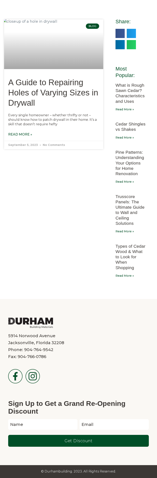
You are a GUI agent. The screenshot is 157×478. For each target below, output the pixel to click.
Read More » (20, 134)
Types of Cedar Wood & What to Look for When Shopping (130, 257)
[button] (120, 33)
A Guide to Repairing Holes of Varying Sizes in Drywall (53, 92)
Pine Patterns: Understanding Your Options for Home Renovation (130, 163)
